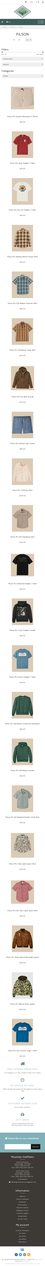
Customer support (22, 1213)
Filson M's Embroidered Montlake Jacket (22, 957)
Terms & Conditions (22, 1199)
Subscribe (35, 1146)
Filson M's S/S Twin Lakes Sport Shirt (22, 911)
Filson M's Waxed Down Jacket (22, 1004)
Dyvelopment (26, 1261)
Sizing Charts (22, 1216)
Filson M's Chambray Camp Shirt (22, 350)
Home (5, 27)
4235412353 (23, 1179)
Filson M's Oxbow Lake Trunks (22, 443)
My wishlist (22, 1239)
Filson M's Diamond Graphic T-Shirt (22, 584)
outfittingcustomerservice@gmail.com (23, 1182)
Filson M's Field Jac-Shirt (22, 490)
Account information (22, 1230)
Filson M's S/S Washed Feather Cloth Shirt (22, 817)
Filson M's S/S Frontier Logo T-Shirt (22, 1051)
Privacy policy (22, 1205)
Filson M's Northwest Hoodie (22, 770)
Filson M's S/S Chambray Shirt (22, 537)
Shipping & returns (22, 1210)
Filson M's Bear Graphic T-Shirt (22, 163)
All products (22, 1242)
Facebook (37, 1263)
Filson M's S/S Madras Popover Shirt (22, 303)
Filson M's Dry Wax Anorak (22, 397)
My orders (22, 1233)
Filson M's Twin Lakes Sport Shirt (22, 864)
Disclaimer (22, 1202)
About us (22, 1196)
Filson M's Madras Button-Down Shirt (22, 257)
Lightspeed (38, 1259)
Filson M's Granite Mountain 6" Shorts (22, 117)
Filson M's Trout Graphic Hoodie (23, 630)
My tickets (22, 1236)
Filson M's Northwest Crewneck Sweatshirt (22, 724)
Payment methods (22, 1207)
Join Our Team (22, 1219)
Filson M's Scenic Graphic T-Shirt (22, 677)
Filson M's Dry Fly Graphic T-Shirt (22, 210)
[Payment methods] (22, 1249)
